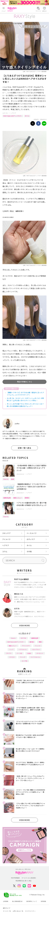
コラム (4, 551)
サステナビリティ (30, 911)
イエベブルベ (36, 649)
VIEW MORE (24, 625)
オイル (27, 116)
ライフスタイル (35, 657)
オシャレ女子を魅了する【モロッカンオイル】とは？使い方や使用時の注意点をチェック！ (25, 405)
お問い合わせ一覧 (18, 911)
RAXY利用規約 (15, 878)
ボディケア (31, 539)
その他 (29, 551)
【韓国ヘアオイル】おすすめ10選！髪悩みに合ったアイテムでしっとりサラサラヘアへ (25, 393)
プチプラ (8, 653)
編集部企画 (7, 498)
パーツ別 (19, 653)
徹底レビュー (17, 498)
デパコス (12, 657)
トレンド (37, 646)
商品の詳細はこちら (24, 381)
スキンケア (6, 533)
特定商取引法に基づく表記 (23, 880)
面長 (12, 479)
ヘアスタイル (23, 649)
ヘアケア (13, 113)
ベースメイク (32, 533)
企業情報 (5, 901)
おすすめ (23, 638)
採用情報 (43, 901)
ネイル (29, 545)
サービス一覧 (7, 911)
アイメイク (6, 539)
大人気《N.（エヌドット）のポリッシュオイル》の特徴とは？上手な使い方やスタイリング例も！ (25, 399)
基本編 (32, 642)
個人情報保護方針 (17, 901)
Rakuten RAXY (12, 9)
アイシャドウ (26, 646)
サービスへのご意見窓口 (29, 878)
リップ (11, 649)
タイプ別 (24, 661)
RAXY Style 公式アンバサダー (12, 116)
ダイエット (40, 653)
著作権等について (31, 901)
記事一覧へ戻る (24, 447)
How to (5, 479)
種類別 (27, 498)
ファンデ (22, 657)
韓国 (40, 642)
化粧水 (29, 653)
